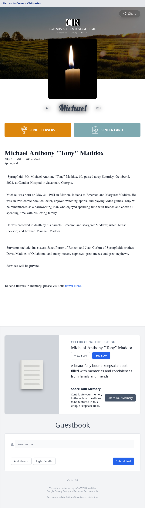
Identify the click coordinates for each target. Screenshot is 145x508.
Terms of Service (83, 491)
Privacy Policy (62, 491)
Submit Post (123, 461)
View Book (80, 355)
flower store (73, 285)
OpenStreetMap (76, 497)
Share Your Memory (120, 398)
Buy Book (101, 355)
